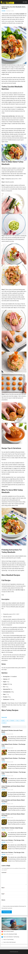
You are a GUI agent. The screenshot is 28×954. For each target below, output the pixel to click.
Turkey (17, 720)
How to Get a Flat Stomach (9, 942)
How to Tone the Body (8, 939)
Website (3, 900)
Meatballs (12, 720)
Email (3, 893)
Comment (4, 872)
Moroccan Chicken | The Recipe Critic (13, 840)
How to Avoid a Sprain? (8, 931)
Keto (7, 720)
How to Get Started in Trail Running (11, 936)
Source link (4, 717)
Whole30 (22, 720)
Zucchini (4, 722)
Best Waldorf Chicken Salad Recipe (12, 828)
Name (3, 887)
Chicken (3, 10)
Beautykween (15, 951)
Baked (3, 720)
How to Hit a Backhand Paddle (10, 934)
